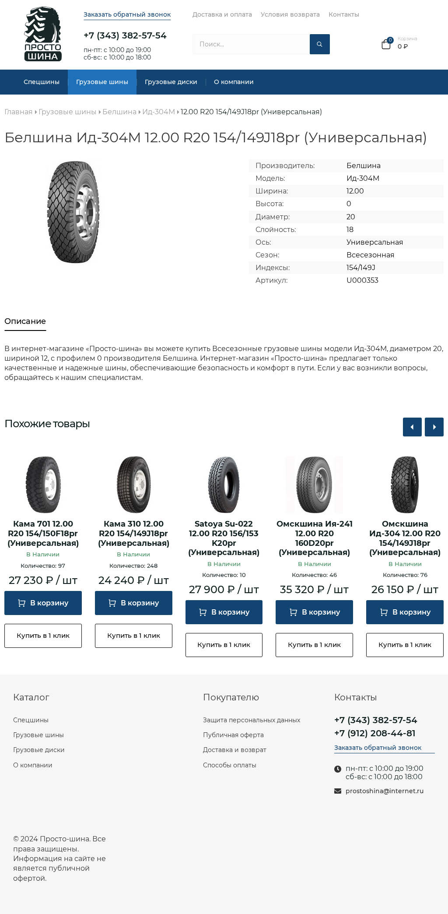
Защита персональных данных (251, 720)
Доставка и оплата (222, 14)
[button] (412, 427)
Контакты (344, 14)
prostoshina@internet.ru (385, 791)
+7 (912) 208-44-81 (375, 733)
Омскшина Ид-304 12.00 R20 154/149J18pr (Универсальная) (405, 538)
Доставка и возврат (234, 750)
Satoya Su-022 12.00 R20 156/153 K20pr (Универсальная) (223, 538)
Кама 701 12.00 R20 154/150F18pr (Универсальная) (43, 534)
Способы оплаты (229, 765)
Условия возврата (290, 14)
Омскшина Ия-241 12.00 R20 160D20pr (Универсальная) (314, 538)
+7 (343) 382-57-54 (125, 35)
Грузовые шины (102, 82)
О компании (234, 82)
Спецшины (42, 82)
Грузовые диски (171, 82)
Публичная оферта (233, 735)
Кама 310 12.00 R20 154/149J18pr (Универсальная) (133, 534)
